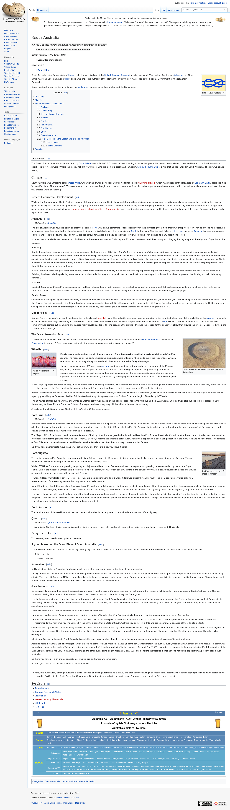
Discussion (42, 10)
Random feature (11, 43)
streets (210, 318)
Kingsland (69, 733)
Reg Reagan (143, 762)
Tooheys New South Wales (48, 692)
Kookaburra (112, 740)
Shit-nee (168, 747)
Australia (97, 718)
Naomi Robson (68, 769)
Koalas (89, 740)
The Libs (152, 723)
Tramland (108, 733)
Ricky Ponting (112, 769)
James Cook (144, 759)
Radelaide (68, 747)
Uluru (186, 747)
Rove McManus (174, 769)
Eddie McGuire (138, 766)
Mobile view (80, 803)
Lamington (122, 740)
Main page (8, 30)
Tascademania (42, 688)
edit (49, 159)
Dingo (111, 737)
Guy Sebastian (103, 762)
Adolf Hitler (44, 70)
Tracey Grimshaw (203, 769)
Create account (214, 3)
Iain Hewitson (152, 766)
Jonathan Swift (202, 183)
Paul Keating (184, 752)
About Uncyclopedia (52, 803)
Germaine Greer (153, 737)
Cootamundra (109, 747)
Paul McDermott (129, 762)
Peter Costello (213, 752)
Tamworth (178, 747)
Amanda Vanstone (54, 747)
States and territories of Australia (78, 781)
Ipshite (127, 747)
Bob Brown (67, 752)
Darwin (119, 747)
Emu (136, 737)
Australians (117, 718)
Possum (160, 740)
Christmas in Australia (56, 740)
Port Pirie (52, 419)
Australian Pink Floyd (71, 762)
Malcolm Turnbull (157, 752)
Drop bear (120, 737)
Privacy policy (36, 803)
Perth (94, 227)
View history (173, 10)
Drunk (116, 733)
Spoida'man (89, 759)
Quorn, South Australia (59, 522)
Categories (37, 781)
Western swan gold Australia (49, 699)
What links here (10, 116)
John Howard (117, 752)
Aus (128, 718)
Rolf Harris (161, 769)
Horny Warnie (117, 759)
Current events (10, 36)
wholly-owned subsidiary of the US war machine (96, 209)
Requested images (12, 97)
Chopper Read (76, 759)
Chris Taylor (105, 752)
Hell (67, 79)
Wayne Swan (82, 755)
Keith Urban (116, 762)
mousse (156, 339)
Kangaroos (197, 737)
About (6, 52)
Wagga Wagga (196, 747)
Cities (40, 747)
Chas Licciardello (107, 766)
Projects (7, 49)
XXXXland (40, 703)
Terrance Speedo (188, 759)
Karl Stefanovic (179, 766)
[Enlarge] (224, 92)
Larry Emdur (217, 766)
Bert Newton (83, 766)
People (39, 762)
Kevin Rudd (144, 752)
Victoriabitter (41, 695)
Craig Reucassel (123, 766)
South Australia (52, 781)
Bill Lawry (94, 766)
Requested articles (12, 94)
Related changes (11, 119)
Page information (11, 131)
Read (157, 10)
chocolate (147, 339)
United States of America (116, 75)
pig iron (105, 366)
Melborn (134, 747)
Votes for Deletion (11, 76)
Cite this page (10, 134)
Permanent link (10, 128)
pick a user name (114, 22)
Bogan (65, 759)
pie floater (82, 87)
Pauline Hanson (199, 752)
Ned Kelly (175, 759)
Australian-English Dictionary (118, 723)
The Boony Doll (59, 737)
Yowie (49, 743)
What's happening (12, 103)
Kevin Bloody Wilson (160, 759)
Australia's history (123, 728)
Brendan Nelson (80, 752)
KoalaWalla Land (127, 733)
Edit (163, 10)
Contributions (200, 3)
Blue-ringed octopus (174, 740)
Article (32, 10)
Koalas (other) (99, 740)
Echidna (129, 737)
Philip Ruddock (68, 755)
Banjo (49, 737)
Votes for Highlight (12, 73)
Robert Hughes (135, 769)
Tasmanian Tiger (191, 740)
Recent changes (11, 39)
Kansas (71, 75)
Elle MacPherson (103, 759)
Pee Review (9, 70)
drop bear (178, 231)
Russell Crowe (188, 769)
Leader (137, 718)
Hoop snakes (185, 737)
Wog (211, 740)
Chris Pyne (93, 752)
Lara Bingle (206, 766)
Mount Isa (144, 747)
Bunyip (71, 737)
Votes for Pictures (11, 79)
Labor (141, 723)
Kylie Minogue (193, 766)
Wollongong (209, 747)
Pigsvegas (78, 747)
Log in (224, 3)
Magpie (132, 740)
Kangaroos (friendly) (75, 740)
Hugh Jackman (131, 759)
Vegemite (204, 740)
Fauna (39, 740)
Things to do (9, 91)
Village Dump (10, 67)
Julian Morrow (165, 766)
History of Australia (154, 718)
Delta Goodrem (88, 762)
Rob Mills (123, 769)
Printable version (11, 125)
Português (8, 143)
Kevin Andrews (131, 752)
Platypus (140, 740)
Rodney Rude (149, 769)
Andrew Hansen (69, 766)
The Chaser (80, 737)
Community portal (11, 64)
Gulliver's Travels (146, 183)
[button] (217, 712)
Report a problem (11, 100)
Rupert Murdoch (82, 773)
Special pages (10, 122)
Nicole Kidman (83, 769)
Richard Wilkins (97, 769)
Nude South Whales (55, 733)
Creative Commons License (67, 798)
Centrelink (97, 747)
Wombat (218, 740)
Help (6, 61)
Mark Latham (172, 752)
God (165, 321)
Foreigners (97, 733)
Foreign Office (10, 107)
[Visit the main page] (13, 12)
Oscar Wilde (85, 163)
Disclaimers (68, 803)
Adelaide (178, 75)
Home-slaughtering (170, 737)
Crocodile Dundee (99, 737)
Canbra (88, 747)
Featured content (11, 33)
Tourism (141, 728)
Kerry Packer (67, 773)
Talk (192, 3)
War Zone (220, 747)
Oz (105, 718)
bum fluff (102, 318)
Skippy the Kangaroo (147, 167)
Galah (142, 737)
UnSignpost (9, 82)
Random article (10, 45)
